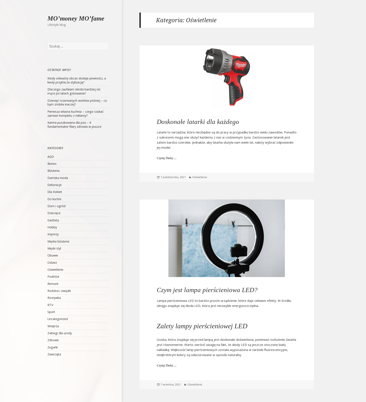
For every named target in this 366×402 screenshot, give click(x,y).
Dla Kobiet (54, 192)
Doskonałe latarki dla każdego (198, 121)
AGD (50, 157)
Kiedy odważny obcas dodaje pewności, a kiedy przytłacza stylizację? (76, 80)
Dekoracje (54, 185)
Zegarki (52, 347)
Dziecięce (54, 213)
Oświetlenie (55, 270)
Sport (51, 312)
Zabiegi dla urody (59, 333)
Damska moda (57, 178)
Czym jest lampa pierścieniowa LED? (207, 290)
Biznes (52, 164)
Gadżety (53, 220)
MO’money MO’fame (75, 18)
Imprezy (53, 234)
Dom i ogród (56, 206)
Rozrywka (54, 298)
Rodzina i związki (59, 291)
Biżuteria (53, 171)
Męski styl (54, 248)
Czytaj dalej (166, 158)
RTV (50, 305)
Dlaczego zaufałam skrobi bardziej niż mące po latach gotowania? (73, 91)
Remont (52, 284)
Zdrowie (53, 340)
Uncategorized (57, 319)
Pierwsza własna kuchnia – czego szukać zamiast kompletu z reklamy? (75, 114)
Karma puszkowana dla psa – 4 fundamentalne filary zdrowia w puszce (74, 125)
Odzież (52, 263)
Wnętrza (53, 326)
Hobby (52, 227)
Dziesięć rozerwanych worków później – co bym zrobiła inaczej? (77, 102)
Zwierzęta (54, 354)
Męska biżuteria (58, 241)
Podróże (53, 276)
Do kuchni (54, 199)
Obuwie (52, 255)
